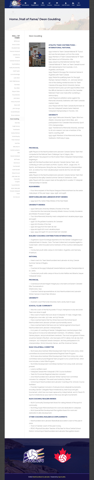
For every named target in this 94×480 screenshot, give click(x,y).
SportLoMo (61, 477)
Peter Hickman (16, 140)
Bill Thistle (17, 159)
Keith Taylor (16, 71)
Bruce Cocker (16, 44)
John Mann (17, 98)
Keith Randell (16, 169)
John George (16, 108)
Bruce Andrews (15, 115)
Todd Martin (16, 129)
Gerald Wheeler (15, 112)
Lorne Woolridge (15, 74)
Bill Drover (17, 41)
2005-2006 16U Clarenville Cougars (16, 179)
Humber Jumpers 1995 (15, 151)
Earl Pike (17, 143)
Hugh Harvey (16, 126)
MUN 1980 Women (15, 81)
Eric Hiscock (16, 197)
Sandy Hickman (15, 133)
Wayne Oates (16, 91)
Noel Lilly (17, 123)
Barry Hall (17, 105)
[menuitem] (12, 4)
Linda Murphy (16, 136)
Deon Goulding (14, 119)
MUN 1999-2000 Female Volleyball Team (15, 191)
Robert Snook (16, 173)
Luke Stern (17, 78)
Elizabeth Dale (16, 48)
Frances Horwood (15, 51)
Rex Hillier (17, 88)
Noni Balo (17, 84)
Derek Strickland (15, 156)
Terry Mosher (16, 95)
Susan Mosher (16, 185)
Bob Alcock (17, 163)
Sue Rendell (16, 166)
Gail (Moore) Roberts (16, 56)
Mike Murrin (16, 146)
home (13, 19)
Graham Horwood (15, 61)
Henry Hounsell (15, 101)
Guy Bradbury (16, 64)
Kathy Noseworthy (14, 67)
